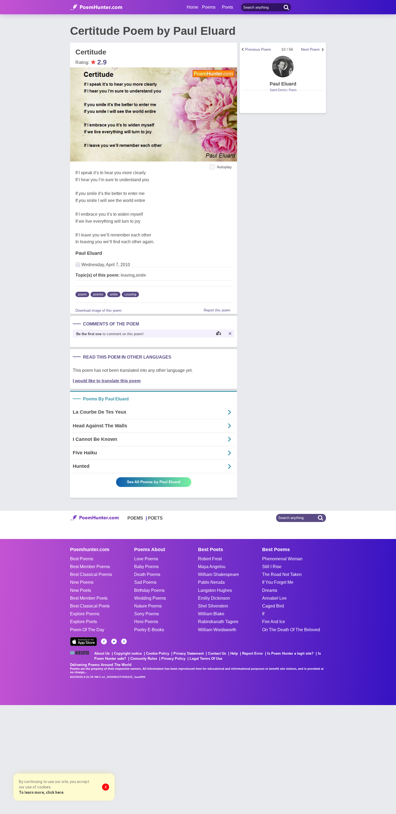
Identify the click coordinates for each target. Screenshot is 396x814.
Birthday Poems (149, 590)
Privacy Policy (173, 659)
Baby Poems (146, 566)
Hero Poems (146, 621)
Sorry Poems (146, 614)
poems (98, 294)
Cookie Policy (157, 653)
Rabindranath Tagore (218, 621)
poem (82, 294)
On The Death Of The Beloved (291, 629)
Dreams (269, 590)
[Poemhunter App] (83, 641)
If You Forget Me (277, 582)
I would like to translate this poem (107, 381)
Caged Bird (273, 606)
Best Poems (81, 559)
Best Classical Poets (90, 606)
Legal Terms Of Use (206, 659)
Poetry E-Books (149, 629)
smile (114, 294)
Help (234, 653)
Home (192, 7)
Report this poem (217, 310)
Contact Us (217, 653)
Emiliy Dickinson (214, 598)
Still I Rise (272, 566)
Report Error (252, 653)
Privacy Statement (188, 653)
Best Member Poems (90, 566)
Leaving (130, 294)
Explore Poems (84, 614)
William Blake (211, 614)
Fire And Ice (273, 621)
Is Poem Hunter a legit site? (290, 653)
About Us (102, 653)
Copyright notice (128, 653)
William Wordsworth (217, 629)
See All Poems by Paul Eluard (153, 482)
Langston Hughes (215, 590)
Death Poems (147, 574)
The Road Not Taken (282, 574)
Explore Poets (83, 621)
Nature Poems (148, 606)
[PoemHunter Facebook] (104, 641)
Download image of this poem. (99, 310)
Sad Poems (145, 582)
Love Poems (146, 559)
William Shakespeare (218, 574)
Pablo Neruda (211, 582)
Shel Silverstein (213, 606)
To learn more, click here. (41, 792)
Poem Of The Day (87, 629)
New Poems (81, 582)
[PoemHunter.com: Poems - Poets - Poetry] (96, 7)
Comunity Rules (143, 659)
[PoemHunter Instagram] (124, 641)
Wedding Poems (150, 598)
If (263, 614)
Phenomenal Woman (282, 559)
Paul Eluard (88, 253)
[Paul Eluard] (282, 66)
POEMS (135, 518)
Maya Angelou (211, 566)
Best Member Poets (88, 598)
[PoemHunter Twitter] (114, 641)
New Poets (80, 590)
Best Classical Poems (91, 574)
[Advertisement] (81, 759)
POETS (155, 518)
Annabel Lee (274, 598)
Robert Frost (210, 559)
